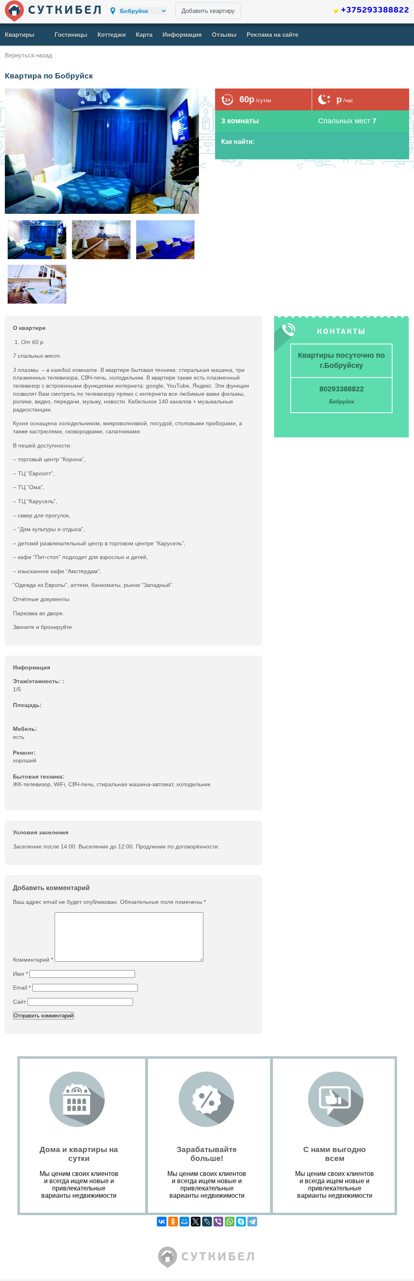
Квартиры (19, 34)
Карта (144, 34)
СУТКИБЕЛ (65, 11)
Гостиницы (71, 34)
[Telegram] (252, 1221)
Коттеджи (111, 34)
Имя (20, 974)
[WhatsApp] (229, 1221)
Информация (182, 34)
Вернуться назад (28, 55)
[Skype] (241, 1221)
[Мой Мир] (184, 1221)
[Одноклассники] (173, 1221)
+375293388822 (375, 10)
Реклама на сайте (272, 34)
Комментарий (33, 959)
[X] (196, 1221)
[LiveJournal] (207, 1221)
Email (22, 987)
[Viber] (218, 1221)
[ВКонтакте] (162, 1221)
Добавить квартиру (208, 10)
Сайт (19, 1001)
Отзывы (224, 34)
